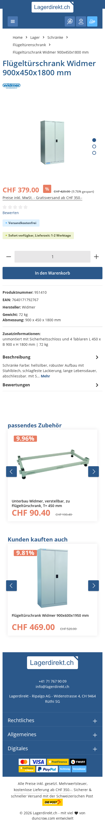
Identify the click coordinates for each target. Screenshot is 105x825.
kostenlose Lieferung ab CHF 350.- (43, 789)
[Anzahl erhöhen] (96, 257)
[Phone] (6, 520)
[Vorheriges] (11, 471)
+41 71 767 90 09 (53, 681)
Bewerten (11, 212)
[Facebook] (6, 499)
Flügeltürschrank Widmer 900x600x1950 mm (50, 615)
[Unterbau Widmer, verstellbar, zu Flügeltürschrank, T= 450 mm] (52, 464)
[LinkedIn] (6, 510)
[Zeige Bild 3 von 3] (94, 153)
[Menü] (13, 21)
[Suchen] (70, 21)
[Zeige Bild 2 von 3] (94, 147)
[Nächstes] (93, 471)
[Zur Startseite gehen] (53, 7)
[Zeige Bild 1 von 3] (94, 140)
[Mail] (6, 530)
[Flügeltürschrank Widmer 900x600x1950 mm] (52, 578)
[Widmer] (52, 86)
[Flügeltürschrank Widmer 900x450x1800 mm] (52, 142)
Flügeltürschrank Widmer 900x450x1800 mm (51, 52)
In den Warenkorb (52, 273)
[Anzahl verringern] (9, 257)
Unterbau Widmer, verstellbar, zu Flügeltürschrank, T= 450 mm (41, 503)
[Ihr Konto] (81, 21)
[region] (52, 471)
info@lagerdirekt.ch (52, 686)
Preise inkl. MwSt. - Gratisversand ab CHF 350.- (42, 197)
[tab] (51, 366)
